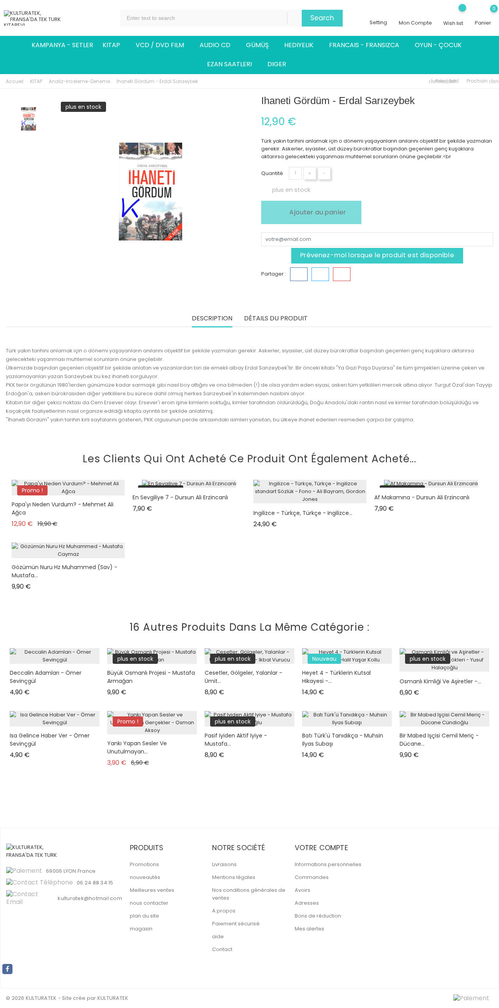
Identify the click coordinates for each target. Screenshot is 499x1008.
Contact (222, 949)
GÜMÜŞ (260, 45)
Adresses (307, 903)
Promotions (144, 864)
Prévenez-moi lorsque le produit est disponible (377, 255)
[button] (482, 703)
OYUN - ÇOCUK (441, 45)
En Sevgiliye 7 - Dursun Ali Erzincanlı (180, 497)
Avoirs (302, 890)
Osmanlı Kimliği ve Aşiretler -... (440, 681)
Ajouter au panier (317, 212)
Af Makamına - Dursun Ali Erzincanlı (421, 497)
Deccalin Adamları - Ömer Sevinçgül (45, 677)
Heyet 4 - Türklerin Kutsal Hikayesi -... (336, 677)
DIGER (279, 64)
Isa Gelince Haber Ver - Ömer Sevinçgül (50, 740)
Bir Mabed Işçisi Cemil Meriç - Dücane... (439, 740)
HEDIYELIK (302, 45)
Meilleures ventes (152, 890)
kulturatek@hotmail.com (90, 898)
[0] (483, 14)
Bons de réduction (318, 916)
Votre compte (321, 847)
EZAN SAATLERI (232, 64)
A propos (223, 910)
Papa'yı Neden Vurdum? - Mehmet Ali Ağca (62, 508)
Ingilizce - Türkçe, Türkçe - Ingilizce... (302, 513)
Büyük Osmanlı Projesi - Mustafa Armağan (151, 677)
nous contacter (149, 903)
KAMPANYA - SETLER (62, 45)
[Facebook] (7, 969)
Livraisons (224, 864)
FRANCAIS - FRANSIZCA (367, 45)
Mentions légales (233, 877)
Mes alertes (309, 928)
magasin (141, 928)
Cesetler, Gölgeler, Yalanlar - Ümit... (243, 677)
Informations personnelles (328, 864)
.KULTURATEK (112, 998)
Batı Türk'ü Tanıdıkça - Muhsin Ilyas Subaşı (342, 740)
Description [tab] (212, 319)
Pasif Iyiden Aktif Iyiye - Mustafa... (236, 740)
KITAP (114, 45)
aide (218, 936)
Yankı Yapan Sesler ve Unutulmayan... (137, 747)
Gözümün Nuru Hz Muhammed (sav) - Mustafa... (64, 571)
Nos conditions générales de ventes (248, 894)
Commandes (312, 877)
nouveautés (145, 877)
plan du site (144, 916)
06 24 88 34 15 (95, 882)
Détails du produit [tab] (276, 319)
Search (322, 18)
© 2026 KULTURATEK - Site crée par (51, 998)
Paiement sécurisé (236, 923)
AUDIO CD (218, 45)
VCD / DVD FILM (163, 45)
